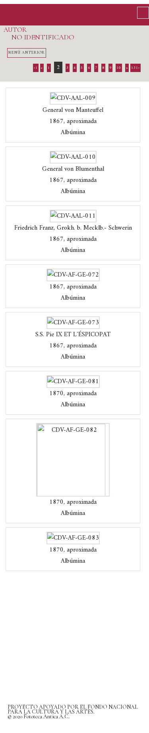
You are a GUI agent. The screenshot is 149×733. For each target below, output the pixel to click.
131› (135, 67)
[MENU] (143, 12)
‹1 (36, 67)
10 (118, 67)
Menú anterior (26, 52)
